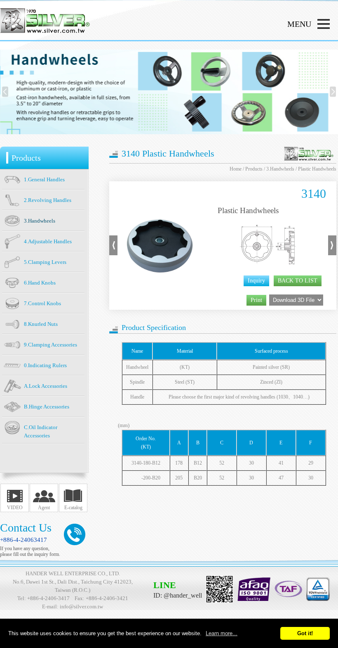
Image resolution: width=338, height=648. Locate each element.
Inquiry (256, 281)
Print (256, 300)
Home (236, 169)
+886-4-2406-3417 (48, 598)
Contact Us (26, 527)
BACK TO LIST (297, 281)
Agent (44, 507)
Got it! (305, 633)
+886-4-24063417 (23, 539)
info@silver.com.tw (81, 606)
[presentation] (5, 92)
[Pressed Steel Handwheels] (332, 253)
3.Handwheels (280, 169)
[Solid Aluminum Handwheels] (113, 253)
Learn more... (221, 633)
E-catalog (73, 507)
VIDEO (15, 507)
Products (254, 169)
